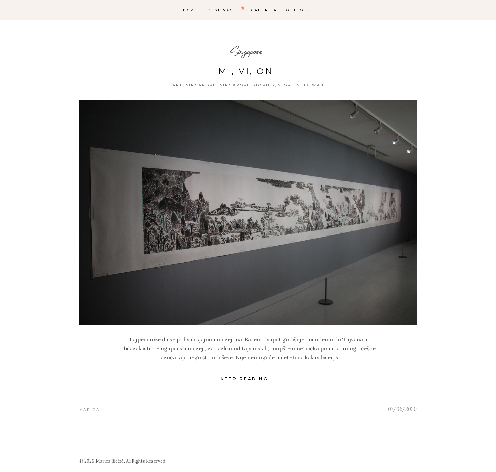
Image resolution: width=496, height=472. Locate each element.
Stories (289, 85)
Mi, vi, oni (248, 71)
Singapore (246, 51)
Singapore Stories (247, 85)
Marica (89, 409)
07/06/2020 (402, 409)
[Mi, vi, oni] (248, 212)
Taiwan (314, 85)
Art (178, 85)
